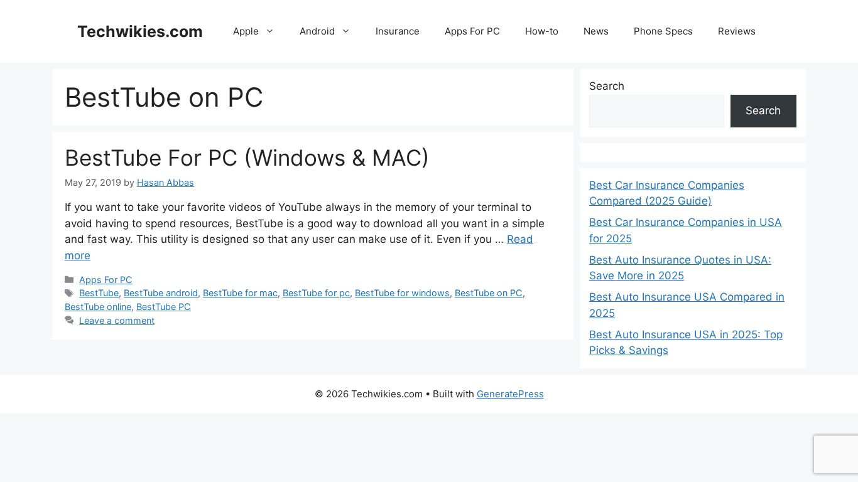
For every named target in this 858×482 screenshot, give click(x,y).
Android (317, 31)
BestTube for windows (402, 292)
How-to (541, 31)
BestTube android (161, 292)
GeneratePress (510, 394)
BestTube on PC (489, 292)
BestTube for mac (240, 292)
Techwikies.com (140, 31)
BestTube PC (163, 306)
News (596, 31)
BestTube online (98, 306)
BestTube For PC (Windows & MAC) (247, 157)
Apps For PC (472, 31)
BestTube (99, 292)
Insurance (398, 31)
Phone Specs (663, 31)
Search (606, 86)
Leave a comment (117, 320)
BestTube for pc (316, 292)
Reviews (737, 31)
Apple (246, 31)
